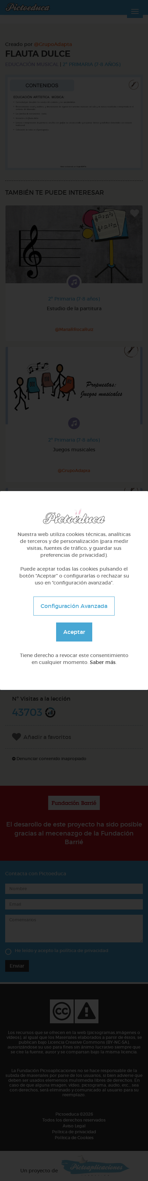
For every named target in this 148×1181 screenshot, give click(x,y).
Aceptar (74, 631)
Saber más (103, 662)
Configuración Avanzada (74, 605)
